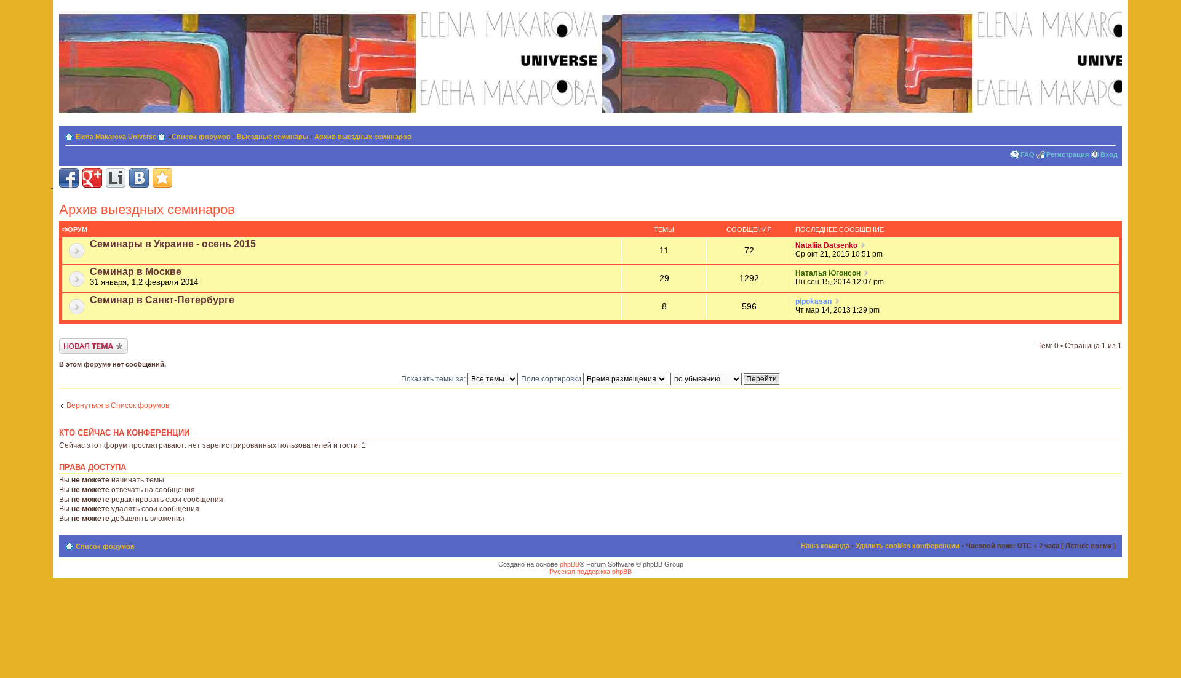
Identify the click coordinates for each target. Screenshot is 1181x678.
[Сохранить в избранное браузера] (162, 178)
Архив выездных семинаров (363, 136)
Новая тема (79, 342)
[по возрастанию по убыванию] (725, 379)
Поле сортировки (552, 379)
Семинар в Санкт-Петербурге (162, 300)
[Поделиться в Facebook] (69, 178)
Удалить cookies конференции (908, 545)
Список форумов (201, 136)
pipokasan (813, 301)
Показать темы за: (434, 379)
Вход (1109, 154)
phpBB (569, 564)
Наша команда (825, 545)
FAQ (1027, 154)
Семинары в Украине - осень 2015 (173, 244)
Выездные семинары (272, 136)
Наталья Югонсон (828, 273)
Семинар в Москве (135, 271)
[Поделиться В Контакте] (139, 178)
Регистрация (1067, 154)
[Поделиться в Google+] (92, 178)
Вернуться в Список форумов (117, 405)
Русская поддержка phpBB (590, 571)
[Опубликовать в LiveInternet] (115, 178)
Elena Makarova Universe (116, 136)
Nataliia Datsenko (826, 245)
